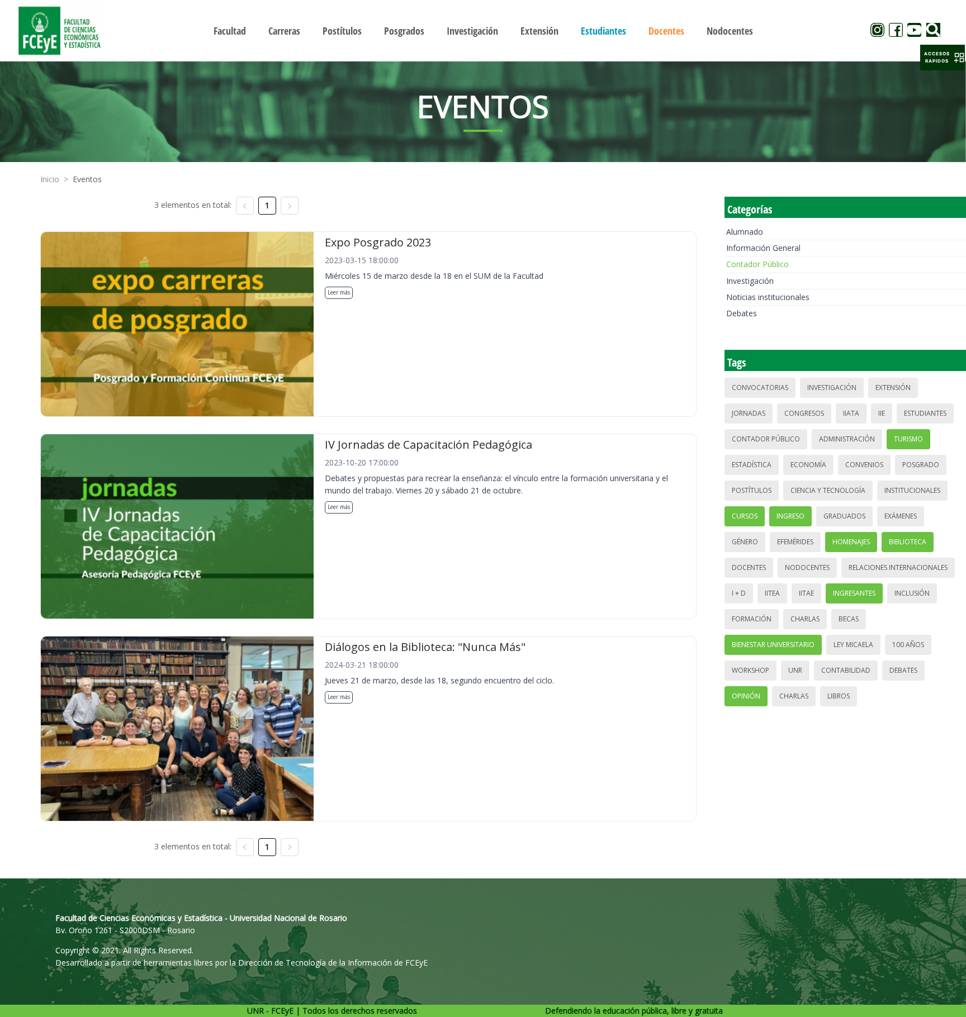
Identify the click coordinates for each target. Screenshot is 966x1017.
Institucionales (912, 490)
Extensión (893, 387)
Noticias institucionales (767, 297)
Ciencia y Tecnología (827, 490)
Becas (849, 619)
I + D (739, 593)
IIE (881, 413)
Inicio (49, 179)
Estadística (751, 464)
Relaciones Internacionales (898, 567)
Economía (808, 464)
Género (745, 541)
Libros (838, 696)
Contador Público (757, 264)
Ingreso (790, 516)
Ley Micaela (853, 644)
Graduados (844, 516)
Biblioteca (907, 541)
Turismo (908, 439)
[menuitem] (230, 31)
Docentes (749, 567)
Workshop (750, 670)
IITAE (806, 593)
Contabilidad (845, 670)
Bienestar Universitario (773, 644)
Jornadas (748, 413)
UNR (795, 670)
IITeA (772, 593)
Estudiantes (925, 413)
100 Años (908, 644)
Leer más (339, 292)
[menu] (483, 30)
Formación (751, 619)
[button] (942, 57)
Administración (847, 439)
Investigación (750, 280)
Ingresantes (854, 593)
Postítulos (751, 490)
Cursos (744, 516)
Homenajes (851, 541)
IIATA (851, 413)
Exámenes (900, 516)
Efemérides (795, 541)
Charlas (805, 619)
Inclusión (912, 593)
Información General (763, 248)
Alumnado (744, 231)
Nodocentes (807, 567)
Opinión (746, 696)
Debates (741, 313)
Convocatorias (760, 387)
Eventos (87, 179)
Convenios (864, 464)
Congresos (804, 413)
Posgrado (920, 464)
